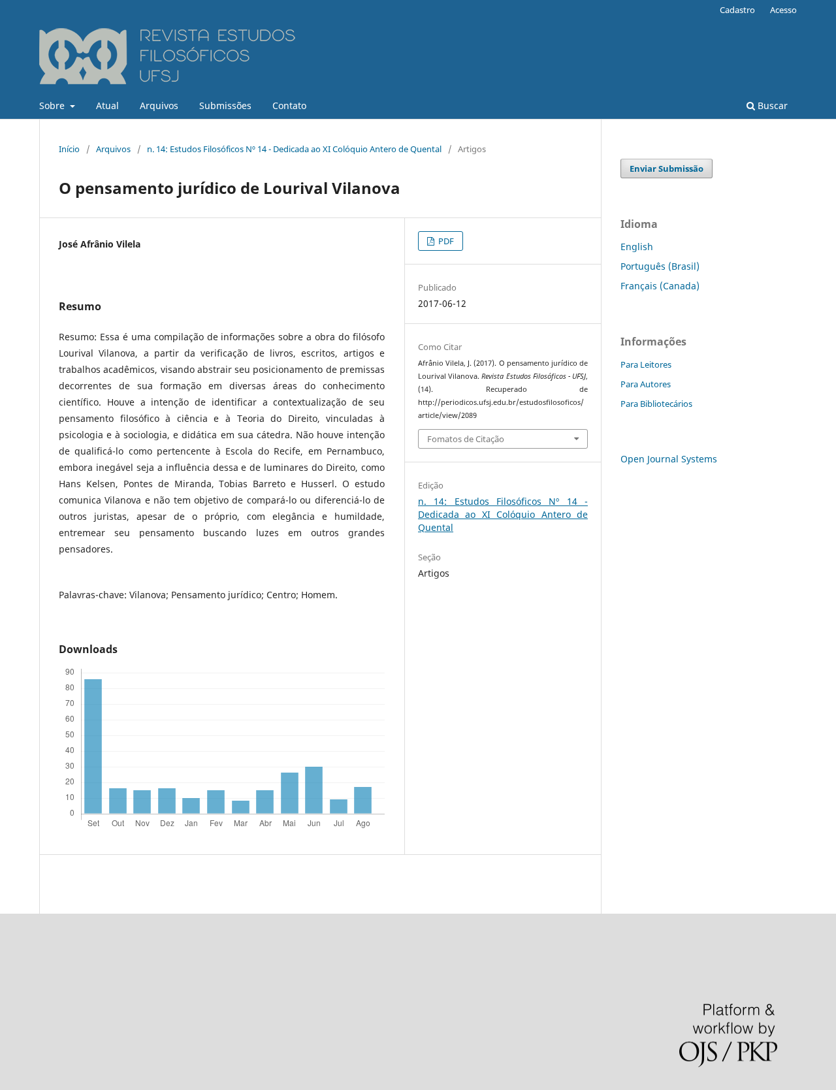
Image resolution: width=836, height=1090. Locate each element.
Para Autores (645, 384)
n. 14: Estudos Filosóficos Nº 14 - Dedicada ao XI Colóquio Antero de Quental (294, 149)
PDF (445, 241)
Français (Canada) (659, 286)
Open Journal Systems (668, 459)
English (636, 246)
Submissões (225, 105)
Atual (107, 105)
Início (69, 149)
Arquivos (159, 105)
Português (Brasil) (659, 266)
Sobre (53, 105)
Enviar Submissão (666, 168)
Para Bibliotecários (656, 403)
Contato (289, 105)
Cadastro (737, 10)
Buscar (771, 105)
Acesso (783, 10)
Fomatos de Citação (465, 439)
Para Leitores (645, 364)
